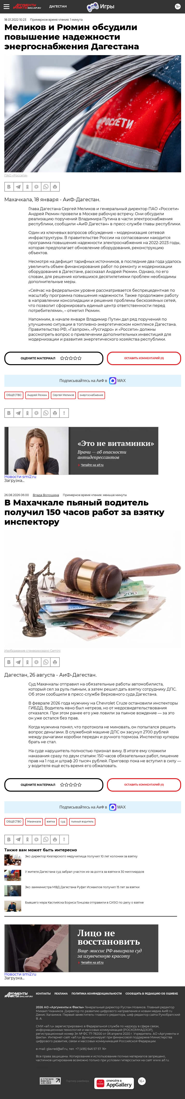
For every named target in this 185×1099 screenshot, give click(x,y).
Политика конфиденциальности (97, 993)
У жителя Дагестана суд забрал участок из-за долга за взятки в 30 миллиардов (84, 871)
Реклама (61, 993)
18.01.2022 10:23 (15, 19)
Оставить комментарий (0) (144, 358)
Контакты (43, 993)
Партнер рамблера (77, 1081)
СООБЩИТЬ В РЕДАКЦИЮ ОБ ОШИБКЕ (152, 993)
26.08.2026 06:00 (16, 495)
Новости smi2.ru (20, 476)
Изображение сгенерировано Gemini (32, 651)
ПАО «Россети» (15, 175)
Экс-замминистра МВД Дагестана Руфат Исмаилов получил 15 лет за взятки (82, 887)
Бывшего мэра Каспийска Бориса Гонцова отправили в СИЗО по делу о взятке (84, 902)
